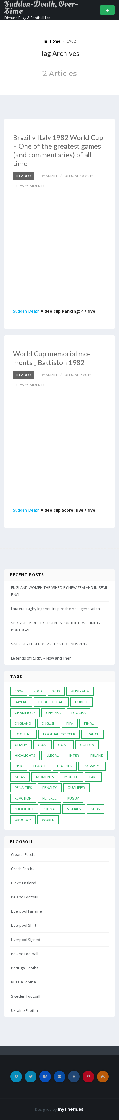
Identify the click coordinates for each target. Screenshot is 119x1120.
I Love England (23, 882)
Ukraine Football (25, 1010)
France (92, 734)
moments (45, 777)
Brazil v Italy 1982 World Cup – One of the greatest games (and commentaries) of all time (58, 150)
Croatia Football (24, 854)
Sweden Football (25, 996)
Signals (74, 809)
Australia (80, 691)
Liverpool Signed (25, 939)
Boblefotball (51, 702)
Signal (50, 809)
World (48, 819)
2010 (38, 691)
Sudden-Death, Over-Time (41, 7)
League (40, 766)
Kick (19, 766)
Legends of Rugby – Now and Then (41, 658)
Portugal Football (25, 967)
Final (89, 723)
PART (93, 777)
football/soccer (59, 734)
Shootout (24, 809)
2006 (19, 691)
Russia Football (24, 982)
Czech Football (23, 868)
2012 (56, 691)
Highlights (25, 755)
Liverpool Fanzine (26, 911)
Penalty (49, 787)
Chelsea (53, 712)
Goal (42, 745)
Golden (87, 745)
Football (23, 734)
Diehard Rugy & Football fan (27, 17)
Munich (71, 777)
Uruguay (23, 819)
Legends (64, 766)
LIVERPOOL (92, 766)
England (23, 723)
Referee (49, 798)
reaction (23, 798)
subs (95, 809)
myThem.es (70, 1109)
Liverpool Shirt (23, 925)
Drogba (78, 712)
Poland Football (24, 953)
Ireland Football (24, 897)
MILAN (20, 777)
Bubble (81, 702)
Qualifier (76, 787)
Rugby (73, 798)
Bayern (21, 702)
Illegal (52, 755)
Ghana (21, 745)
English (49, 723)
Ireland (96, 755)
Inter (74, 755)
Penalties (23, 787)
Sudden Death (26, 311)
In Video (23, 176)
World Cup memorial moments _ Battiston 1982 (51, 357)
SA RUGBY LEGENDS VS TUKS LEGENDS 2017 (49, 643)
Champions (25, 712)
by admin (49, 176)
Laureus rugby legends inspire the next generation (55, 608)
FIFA (69, 723)
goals (63, 745)
